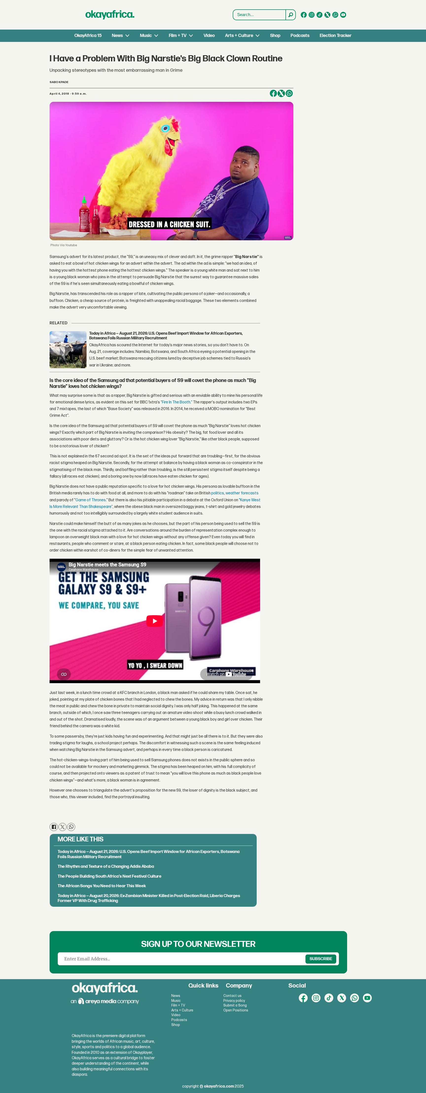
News (117, 35)
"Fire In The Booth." (176, 402)
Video (209, 35)
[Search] (290, 15)
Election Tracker (336, 35)
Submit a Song (235, 1005)
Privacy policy (234, 1001)
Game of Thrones (90, 500)
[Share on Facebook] (273, 93)
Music (146, 35)
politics (217, 493)
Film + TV (177, 35)
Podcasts (300, 35)
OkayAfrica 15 (88, 35)
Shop (275, 35)
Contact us (232, 996)
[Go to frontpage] (110, 15)
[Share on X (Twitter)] (281, 93)
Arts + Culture (239, 35)
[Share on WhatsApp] (289, 93)
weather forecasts (242, 493)
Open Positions (235, 1010)
